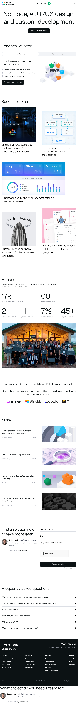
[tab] (20, 54)
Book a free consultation (39, 30)
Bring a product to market (13, 82)
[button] (74, 3)
